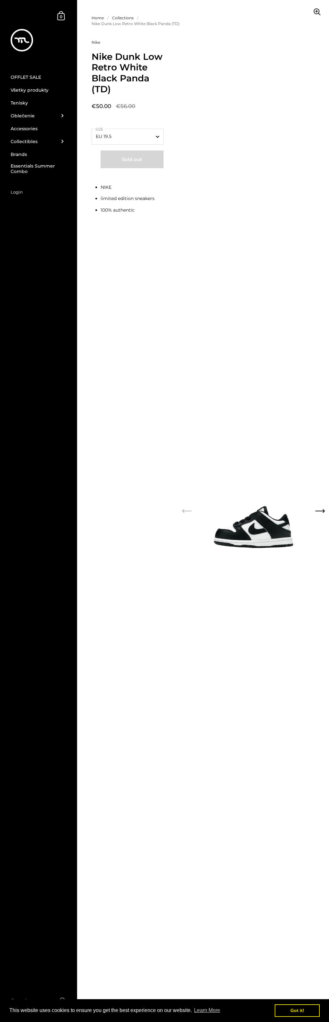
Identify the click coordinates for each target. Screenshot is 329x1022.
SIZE (99, 129)
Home (98, 17)
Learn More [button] (207, 1010)
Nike (96, 42)
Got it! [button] (297, 1010)
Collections (123, 17)
